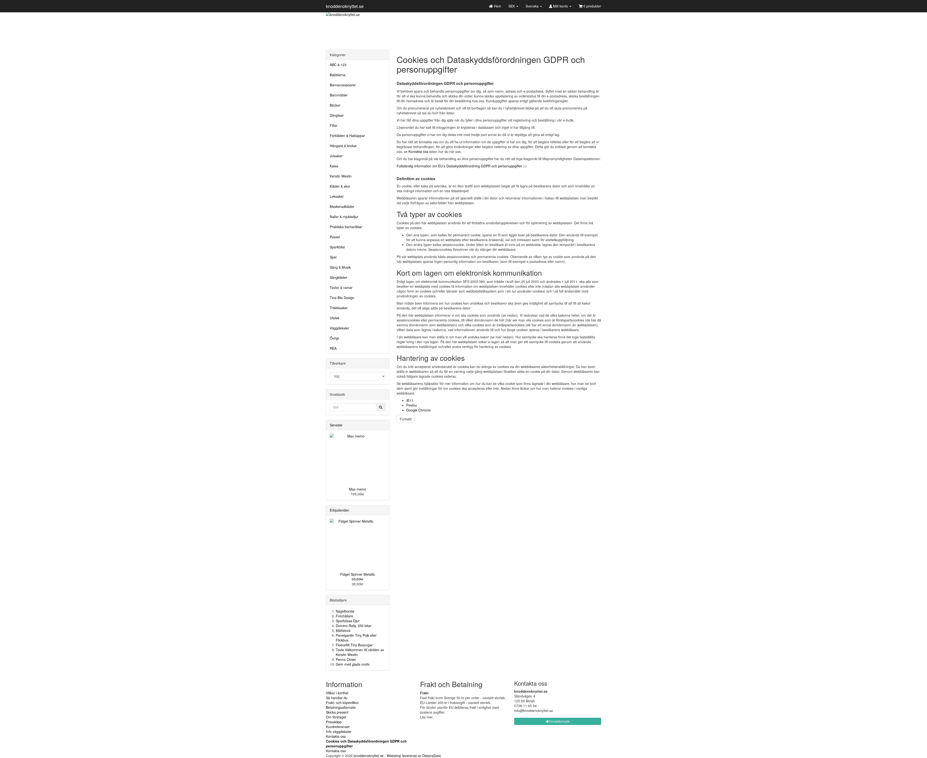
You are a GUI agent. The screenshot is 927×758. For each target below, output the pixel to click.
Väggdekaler (339, 328)
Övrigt (334, 338)
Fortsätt (406, 419)
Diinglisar (337, 115)
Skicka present (337, 712)
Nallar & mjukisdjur (344, 216)
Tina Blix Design (342, 297)
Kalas (334, 166)
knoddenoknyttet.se (345, 6)
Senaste (336, 425)
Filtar (333, 125)
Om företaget (336, 717)
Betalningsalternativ (341, 707)
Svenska (533, 6)
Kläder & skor (340, 186)
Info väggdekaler (338, 731)
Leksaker (337, 196)
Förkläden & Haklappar (347, 135)
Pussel (335, 236)
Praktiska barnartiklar (346, 226)
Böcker (335, 105)
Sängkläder (338, 277)
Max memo (357, 489)
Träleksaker (339, 307)
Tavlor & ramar (341, 287)
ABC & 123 (338, 64)
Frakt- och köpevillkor (342, 702)
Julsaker (336, 155)
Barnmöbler (339, 95)
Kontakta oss (418, 151)
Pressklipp (334, 721)
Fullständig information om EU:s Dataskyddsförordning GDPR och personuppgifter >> (462, 166)
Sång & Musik (340, 267)
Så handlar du (336, 697)
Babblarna (337, 74)
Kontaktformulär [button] (559, 721)
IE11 (409, 400)
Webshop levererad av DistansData (414, 755)
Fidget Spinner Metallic (357, 574)
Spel (333, 257)
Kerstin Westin (341, 176)
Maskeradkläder (342, 206)
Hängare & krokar (343, 145)
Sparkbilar (337, 247)
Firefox (411, 405)
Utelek (334, 317)
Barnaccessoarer (343, 84)
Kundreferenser (338, 726)
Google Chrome (418, 410)
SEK (512, 6)
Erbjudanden (339, 510)
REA (333, 348)
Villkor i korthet (337, 692)
